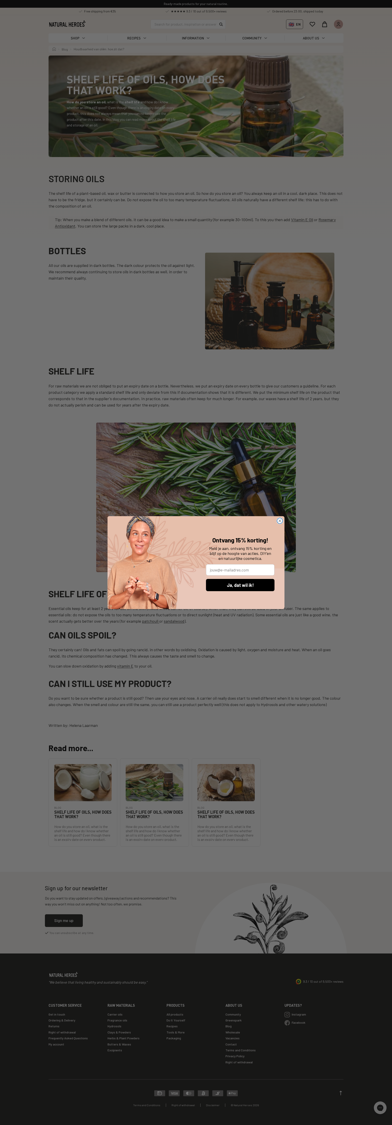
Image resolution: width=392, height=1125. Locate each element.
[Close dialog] (280, 521)
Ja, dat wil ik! (240, 585)
